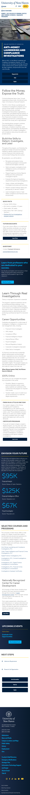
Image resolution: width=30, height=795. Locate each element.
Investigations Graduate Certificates (11, 571)
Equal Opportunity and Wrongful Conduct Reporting (10, 792)
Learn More (15, 238)
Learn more (15, 439)
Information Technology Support (11, 765)
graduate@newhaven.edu (10, 251)
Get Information (15, 679)
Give (3, 751)
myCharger (5, 768)
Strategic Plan (6, 762)
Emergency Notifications (9, 760)
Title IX (4, 773)
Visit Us (15, 684)
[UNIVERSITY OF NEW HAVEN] (15, 716)
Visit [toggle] (19, 6)
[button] (3, 6)
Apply (25, 6)
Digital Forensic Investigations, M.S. (11, 555)
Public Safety (6, 743)
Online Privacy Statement (5, 787)
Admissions (5, 735)
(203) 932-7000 (6, 730)
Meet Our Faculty (6, 282)
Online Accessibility (4, 790)
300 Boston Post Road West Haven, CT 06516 (9, 725)
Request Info (15, 74)
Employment (5, 749)
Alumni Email (6, 771)
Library (4, 746)
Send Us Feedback (4, 785)
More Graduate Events (15, 642)
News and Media (6, 738)
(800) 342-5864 (6, 731)
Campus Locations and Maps (10, 741)
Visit (15, 78)
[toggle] (16, 6)
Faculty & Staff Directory (9, 757)
